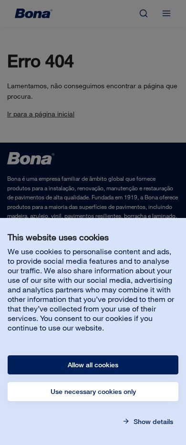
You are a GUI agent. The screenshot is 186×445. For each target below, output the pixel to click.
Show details (152, 421)
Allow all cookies (93, 365)
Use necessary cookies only (93, 391)
